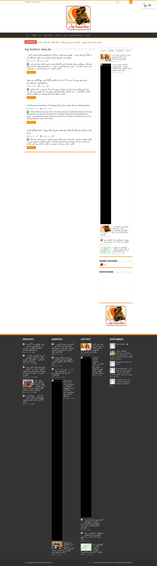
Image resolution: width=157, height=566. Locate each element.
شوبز (64, 35)
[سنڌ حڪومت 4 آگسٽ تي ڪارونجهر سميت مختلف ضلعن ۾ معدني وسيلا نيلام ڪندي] (24, 344)
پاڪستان (34, 35)
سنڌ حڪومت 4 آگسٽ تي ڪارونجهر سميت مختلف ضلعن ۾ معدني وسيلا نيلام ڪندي (34, 347)
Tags (127, 50)
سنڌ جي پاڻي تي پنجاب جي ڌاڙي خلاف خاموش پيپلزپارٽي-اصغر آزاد (121, 57)
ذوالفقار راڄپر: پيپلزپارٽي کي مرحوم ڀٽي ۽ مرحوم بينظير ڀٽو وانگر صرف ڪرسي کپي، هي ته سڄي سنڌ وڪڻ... (121, 354)
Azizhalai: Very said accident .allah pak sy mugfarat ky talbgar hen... (120, 382)
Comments (120, 50)
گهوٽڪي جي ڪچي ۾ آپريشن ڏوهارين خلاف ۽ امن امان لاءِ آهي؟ (120, 249)
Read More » (31, 72)
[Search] (130, 2)
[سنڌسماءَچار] (78, 17)
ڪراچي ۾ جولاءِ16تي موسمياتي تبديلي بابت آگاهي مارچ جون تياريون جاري (33, 399)
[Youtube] (118, 2)
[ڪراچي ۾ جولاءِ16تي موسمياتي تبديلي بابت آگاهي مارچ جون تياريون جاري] (24, 396)
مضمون (88, 35)
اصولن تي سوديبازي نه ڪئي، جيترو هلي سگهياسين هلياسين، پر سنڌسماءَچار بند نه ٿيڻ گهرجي (71, 42)
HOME (27, 35)
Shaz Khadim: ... (122, 344)
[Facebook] (116, 2)
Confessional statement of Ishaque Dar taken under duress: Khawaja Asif (58, 105)
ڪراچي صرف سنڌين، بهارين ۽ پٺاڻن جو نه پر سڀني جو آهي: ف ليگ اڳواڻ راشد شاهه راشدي (121, 67)
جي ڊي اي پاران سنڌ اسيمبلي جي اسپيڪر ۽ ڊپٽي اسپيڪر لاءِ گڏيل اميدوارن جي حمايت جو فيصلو (68, 388)
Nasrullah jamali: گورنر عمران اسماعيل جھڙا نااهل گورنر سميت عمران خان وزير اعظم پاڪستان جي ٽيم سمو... (121, 372)
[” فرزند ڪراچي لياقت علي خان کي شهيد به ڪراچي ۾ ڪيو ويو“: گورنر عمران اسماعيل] (24, 356)
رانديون (57, 35)
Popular (111, 50)
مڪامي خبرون (48, 35)
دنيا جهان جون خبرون (76, 35)
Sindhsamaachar (107, 562)
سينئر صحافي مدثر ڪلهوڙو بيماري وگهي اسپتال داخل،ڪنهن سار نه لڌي (63, 360)
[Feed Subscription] (94, 49)
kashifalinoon (127, 562)
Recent (103, 50)
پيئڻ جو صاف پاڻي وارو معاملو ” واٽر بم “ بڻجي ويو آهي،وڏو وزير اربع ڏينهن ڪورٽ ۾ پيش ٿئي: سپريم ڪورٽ (34, 371)
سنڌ (40, 35)
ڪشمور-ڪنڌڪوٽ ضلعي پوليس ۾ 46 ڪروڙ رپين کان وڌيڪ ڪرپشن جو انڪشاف (63, 372)
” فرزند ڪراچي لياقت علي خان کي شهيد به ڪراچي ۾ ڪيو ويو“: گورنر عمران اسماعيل (34, 358)
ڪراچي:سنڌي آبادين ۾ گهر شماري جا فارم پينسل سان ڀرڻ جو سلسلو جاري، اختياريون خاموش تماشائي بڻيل (63, 348)
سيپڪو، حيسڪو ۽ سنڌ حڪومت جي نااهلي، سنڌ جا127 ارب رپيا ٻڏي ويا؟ (116, 241)
